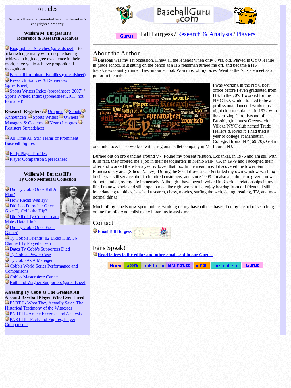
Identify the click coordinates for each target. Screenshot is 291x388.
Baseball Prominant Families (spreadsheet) (48, 74)
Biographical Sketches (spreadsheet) (42, 48)
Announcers (16, 117)
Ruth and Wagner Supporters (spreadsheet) (48, 282)
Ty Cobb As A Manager (31, 260)
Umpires (55, 111)
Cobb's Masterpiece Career (34, 276)
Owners (71, 117)
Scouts (75, 111)
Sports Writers (45, 117)
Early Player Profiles (28, 153)
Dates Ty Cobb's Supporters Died (40, 249)
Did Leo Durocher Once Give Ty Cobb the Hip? (29, 208)
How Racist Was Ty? (29, 200)
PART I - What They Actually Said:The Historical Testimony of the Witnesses (44, 305)
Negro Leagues (63, 122)
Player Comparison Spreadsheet (38, 159)
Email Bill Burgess (115, 231)
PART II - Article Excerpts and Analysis (46, 313)
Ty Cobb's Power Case (30, 254)
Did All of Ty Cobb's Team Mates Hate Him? (32, 219)
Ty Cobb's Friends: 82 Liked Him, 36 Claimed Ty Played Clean (41, 241)
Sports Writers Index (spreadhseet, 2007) (46, 91)
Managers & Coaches (24, 122)
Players (245, 33)
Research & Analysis (204, 33)
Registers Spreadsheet (24, 128)
